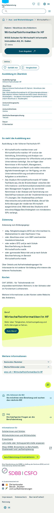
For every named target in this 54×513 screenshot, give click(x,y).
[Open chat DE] (48, 385)
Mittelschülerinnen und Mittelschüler (19, 435)
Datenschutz (21, 497)
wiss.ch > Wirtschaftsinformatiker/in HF (23, 372)
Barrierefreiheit (36, 497)
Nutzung (6, 502)
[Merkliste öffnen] (33, 3)
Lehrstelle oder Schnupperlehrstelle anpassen (23, 443)
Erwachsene (7, 439)
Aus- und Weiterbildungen (21, 20)
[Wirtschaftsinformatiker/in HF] (27, 327)
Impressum (7, 497)
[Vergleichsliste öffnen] (38, 3)
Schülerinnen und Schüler (13, 431)
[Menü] (49, 11)
